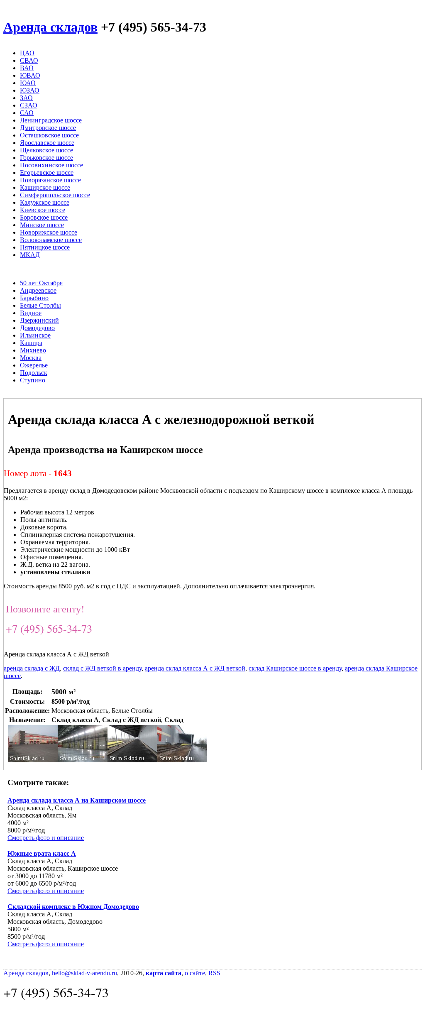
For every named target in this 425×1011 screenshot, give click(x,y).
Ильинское (35, 335)
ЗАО (26, 97)
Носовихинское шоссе (51, 165)
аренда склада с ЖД (32, 668)
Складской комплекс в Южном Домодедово (73, 906)
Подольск (33, 372)
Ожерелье (34, 365)
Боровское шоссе (44, 217)
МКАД (30, 254)
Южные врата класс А (41, 853)
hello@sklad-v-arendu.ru (84, 973)
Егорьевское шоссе (46, 172)
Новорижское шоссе (48, 232)
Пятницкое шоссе (45, 247)
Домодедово (37, 327)
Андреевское (38, 290)
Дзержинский (39, 320)
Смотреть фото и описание (45, 837)
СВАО (29, 60)
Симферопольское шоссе (55, 194)
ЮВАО (30, 75)
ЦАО (27, 52)
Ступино (32, 380)
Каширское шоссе (45, 187)
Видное (31, 312)
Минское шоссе (42, 224)
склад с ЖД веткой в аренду (102, 668)
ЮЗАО (29, 90)
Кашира (31, 342)
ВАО (27, 67)
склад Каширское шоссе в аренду (295, 668)
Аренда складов (50, 27)
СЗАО (28, 105)
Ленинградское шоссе (51, 120)
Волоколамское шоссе (51, 239)
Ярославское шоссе (47, 142)
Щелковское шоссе (46, 150)
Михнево (33, 350)
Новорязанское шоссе (50, 180)
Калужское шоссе (44, 202)
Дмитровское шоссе (48, 127)
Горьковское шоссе (46, 157)
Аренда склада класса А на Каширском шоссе (76, 800)
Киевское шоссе (42, 209)
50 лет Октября (41, 282)
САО (27, 112)
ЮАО (28, 82)
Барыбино (34, 297)
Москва (31, 357)
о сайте (195, 973)
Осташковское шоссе (49, 135)
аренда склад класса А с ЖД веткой (195, 668)
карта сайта (163, 973)
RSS (214, 973)
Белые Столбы (40, 305)
